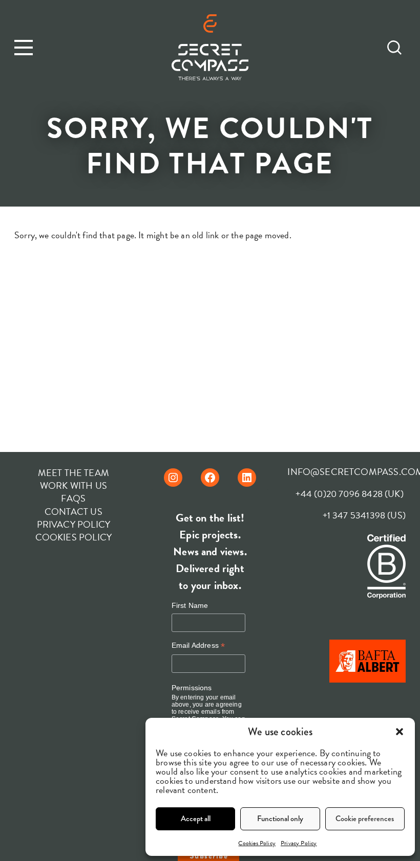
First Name (190, 605)
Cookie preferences (364, 818)
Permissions (192, 688)
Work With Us (73, 485)
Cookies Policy (257, 843)
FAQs (73, 498)
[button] (399, 732)
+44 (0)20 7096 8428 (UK (348, 494)
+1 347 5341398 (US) (364, 515)
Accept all (196, 818)
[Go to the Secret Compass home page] (210, 48)
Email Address (198, 645)
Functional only (280, 818)
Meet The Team (73, 473)
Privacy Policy (299, 843)
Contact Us (73, 511)
